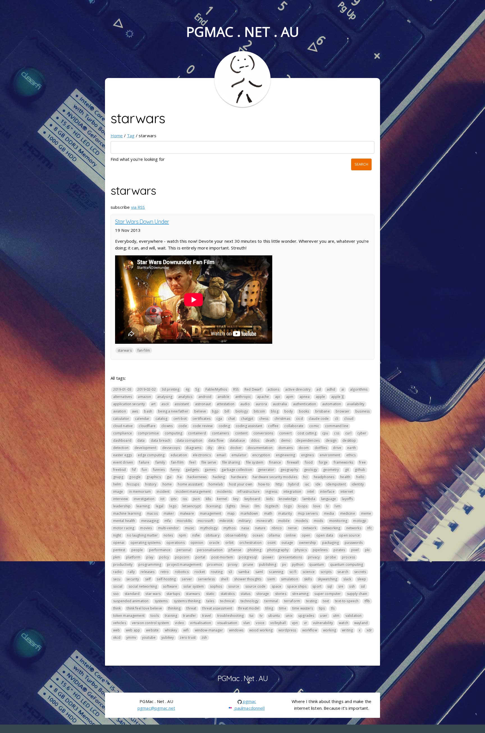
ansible (223, 396)
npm (182, 535)
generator (266, 469)
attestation (225, 404)
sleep (361, 579)
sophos (216, 586)
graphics (154, 477)
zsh (204, 637)
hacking (219, 477)
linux (245, 506)
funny (175, 469)
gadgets (192, 469)
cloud (348, 418)
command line (336, 425)
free (362, 462)
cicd (299, 418)
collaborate (293, 425)
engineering (285, 455)
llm (257, 506)
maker (169, 513)
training (171, 615)
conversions (263, 433)
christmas (282, 418)
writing (347, 630)
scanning (276, 571)
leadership (122, 506)
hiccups (133, 484)
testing (311, 601)
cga (219, 418)
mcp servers (308, 513)
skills (308, 579)
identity (358, 484)
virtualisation (200, 622)
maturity (285, 513)
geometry (331, 469)
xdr (369, 630)
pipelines (320, 550)
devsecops (171, 447)
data (141, 440)
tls (333, 608)
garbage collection (236, 469)
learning (143, 506)
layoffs (347, 498)
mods (318, 520)
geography (289, 469)
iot (162, 498)
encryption (261, 455)
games (210, 469)
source (233, 586)
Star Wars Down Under (142, 221)
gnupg (118, 477)
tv (261, 615)
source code (255, 586)
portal (200, 557)
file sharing (231, 462)
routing (217, 571)
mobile (284, 520)
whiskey (171, 630)
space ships (296, 586)
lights (231, 506)
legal (160, 506)
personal (184, 550)
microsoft (205, 520)
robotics (182, 571)
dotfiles (321, 447)
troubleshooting (230, 615)
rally (131, 571)
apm (289, 396)
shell (224, 579)
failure (144, 462)
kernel (222, 498)
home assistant (190, 484)
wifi (186, 630)
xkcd (117, 637)
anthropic (243, 396)
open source (349, 535)
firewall (293, 462)
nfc (369, 528)
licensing (214, 506)
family (160, 462)
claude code (319, 418)
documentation (260, 447)
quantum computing (346, 564)
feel (192, 462)
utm (336, 615)
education (179, 455)
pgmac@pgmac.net (156, 708)
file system (255, 462)
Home (117, 135)
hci (305, 477)
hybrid (293, 484)
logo (288, 506)
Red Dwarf (252, 389)
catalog (161, 418)
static (210, 593)
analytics (185, 396)
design (331, 440)
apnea (304, 396)
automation (331, 404)
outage (287, 542)
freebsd (119, 469)
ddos (255, 440)
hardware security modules (275, 477)
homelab (216, 484)
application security (129, 404)
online (291, 535)
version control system (150, 622)
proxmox (214, 564)
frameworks (343, 462)
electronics (202, 455)
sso (116, 593)
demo (286, 440)
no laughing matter (142, 535)
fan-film (144, 350)
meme (366, 513)
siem (271, 579)
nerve (292, 528)
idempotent (336, 484)
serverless (206, 579)
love (316, 506)
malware (187, 513)
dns (221, 447)
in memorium (140, 491)
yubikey (167, 637)
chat (231, 418)
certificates (202, 418)
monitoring (338, 520)
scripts (326, 571)
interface (327, 491)
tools (154, 615)
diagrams (193, 447)
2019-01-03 (122, 389)
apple (320, 396)
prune (248, 564)
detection (121, 447)
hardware (239, 477)
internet (346, 491)
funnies (159, 469)
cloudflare (147, 425)
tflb (367, 601)
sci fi (293, 571)
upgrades (306, 615)
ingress (271, 491)
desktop (349, 440)
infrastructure (248, 491)
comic (314, 425)
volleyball (278, 622)
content (241, 433)
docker (236, 447)
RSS (236, 389)
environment (330, 455)
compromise (148, 433)
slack (347, 579)
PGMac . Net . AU (242, 31)
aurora (261, 404)
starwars (125, 350)
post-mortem (222, 557)
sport (316, 586)
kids (269, 498)
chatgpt (247, 418)
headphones (324, 477)
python (297, 564)
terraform (292, 601)
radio (117, 571)
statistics (228, 593)
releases (147, 571)
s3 (230, 571)
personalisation (210, 550)
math (268, 513)
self (148, 579)
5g (197, 389)
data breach (161, 440)
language (328, 498)
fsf (134, 469)
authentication (304, 404)
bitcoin (259, 411)
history (150, 484)
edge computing (151, 455)
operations (175, 542)
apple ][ (337, 396)
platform (133, 557)
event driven (123, 462)
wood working (261, 630)
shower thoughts (247, 579)
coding (224, 425)
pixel (355, 550)
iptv (174, 498)
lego (173, 506)
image (118, 491)
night (117, 535)
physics (301, 550)
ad (318, 389)
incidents (224, 491)
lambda (309, 498)
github (360, 469)
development (145, 447)
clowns (167, 425)
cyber (362, 433)
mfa (167, 520)
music (190, 528)
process (348, 557)
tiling (269, 608)
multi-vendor (168, 528)
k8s (208, 498)
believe (200, 411)
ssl (363, 586)
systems (161, 601)
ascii (165, 404)
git (347, 469)
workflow (309, 630)
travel (206, 615)
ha (179, 477)
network (309, 528)
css (336, 433)
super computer (327, 593)
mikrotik (226, 520)
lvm (337, 506)
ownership (307, 542)
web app (133, 630)
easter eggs (122, 455)
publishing (267, 564)
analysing (164, 396)
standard (132, 593)
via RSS (138, 207)
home (167, 484)
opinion (197, 542)
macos (152, 513)
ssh (351, 586)
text (326, 601)
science (309, 571)
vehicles (119, 622)
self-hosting (166, 579)
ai (342, 389)
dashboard (122, 440)
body (288, 411)
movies (146, 528)
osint (271, 542)
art (153, 404)
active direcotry (297, 389)
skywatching (327, 579)
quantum (316, 564)
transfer (189, 615)
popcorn (182, 557)
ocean (258, 535)
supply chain (357, 593)
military (245, 520)
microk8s (184, 520)
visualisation (227, 622)
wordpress (287, 630)
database (237, 440)
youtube (148, 637)
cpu (325, 433)
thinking (174, 608)
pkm (116, 557)
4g (187, 389)
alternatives (122, 396)
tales (210, 601)
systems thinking (187, 601)
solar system (193, 586)
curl (348, 433)
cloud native (123, 425)
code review (203, 425)
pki (367, 550)
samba (244, 571)
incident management (193, 491)
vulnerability (323, 622)
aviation (119, 411)
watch (343, 622)
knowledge (287, 498)
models (302, 520)
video (179, 622)
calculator (121, 418)
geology (310, 469)
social (118, 586)
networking (331, 528)
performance (160, 550)
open (306, 535)
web (116, 630)
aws (135, 411)
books (304, 411)
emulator (239, 455)
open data (324, 535)
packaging (330, 542)
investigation (144, 498)
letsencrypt (191, 506)
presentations (290, 557)
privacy (314, 557)
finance (275, 462)
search (342, 571)
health (345, 477)
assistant (182, 404)
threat (191, 608)
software (170, 586)
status (245, 593)
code (183, 425)
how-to (264, 484)
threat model (248, 608)
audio (245, 404)
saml (259, 571)
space (277, 586)
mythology (208, 528)
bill (227, 411)
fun (144, 469)
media (329, 513)
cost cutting (307, 433)
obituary (212, 535)
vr (305, 622)
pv (284, 564)
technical (227, 601)
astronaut (203, 404)
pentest (119, 550)
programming (149, 564)
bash (148, 411)
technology (250, 601)
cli (336, 418)
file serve (209, 462)
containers (220, 433)
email (221, 455)
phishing (254, 550)
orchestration (250, 542)
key (236, 498)
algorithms (359, 389)
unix (289, 615)
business (362, 411)
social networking (143, 586)
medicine (347, 513)
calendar (142, 418)
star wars (152, 593)
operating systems (146, 542)
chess (264, 418)
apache (263, 396)
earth (351, 447)
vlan (246, 622)
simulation (289, 579)
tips (322, 608)
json (196, 498)
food (309, 462)
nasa (245, 528)
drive (337, 447)
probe (331, 557)
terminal (271, 601)
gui (169, 477)
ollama (274, 535)
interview (120, 498)
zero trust (188, 637)
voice (260, 622)
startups (173, 593)
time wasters (302, 608)
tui (251, 615)
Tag (130, 135)
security (132, 579)
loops (302, 506)
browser (342, 411)
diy (209, 447)
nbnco (277, 528)
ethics (351, 455)
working (329, 630)
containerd (197, 433)
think (117, 608)
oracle (214, 542)
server (187, 579)
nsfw (196, 535)
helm (117, 484)
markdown (249, 513)
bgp (215, 411)
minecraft (264, 520)
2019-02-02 (146, 389)
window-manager (209, 630)
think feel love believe (144, 608)
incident (163, 491)
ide (318, 484)
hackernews (197, 477)
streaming (300, 593)
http (279, 484)
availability (355, 404)
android (205, 396)
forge (323, 462)
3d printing (171, 389)
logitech (272, 506)
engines (307, 455)
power (268, 557)
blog (274, 411)
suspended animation (131, 601)
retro (165, 571)
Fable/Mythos (216, 389)
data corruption (189, 440)
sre (340, 586)
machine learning (127, 513)
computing (173, 433)
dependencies (308, 440)
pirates (339, 550)
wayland (361, 622)
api (277, 396)
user (323, 615)
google (135, 477)
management (210, 513)
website (152, 630)
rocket (200, 571)
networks (353, 528)
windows (236, 630)
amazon (144, 396)
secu (117, 579)
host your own (240, 484)
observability (236, 535)
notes (168, 535)
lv (327, 506)
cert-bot (180, 418)
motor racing (123, 528)
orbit (229, 542)
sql (329, 586)
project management (184, 564)
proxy (232, 564)
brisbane (322, 411)
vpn (295, 622)
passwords (354, 542)
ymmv (131, 637)
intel (310, 491)
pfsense (234, 550)
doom (304, 447)
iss (185, 498)
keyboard (252, 498)
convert (285, 433)
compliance (122, 433)
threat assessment (217, 608)
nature (260, 528)
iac (307, 484)
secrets (360, 571)
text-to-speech (346, 601)
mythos (229, 528)
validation (354, 615)
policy (164, 557)
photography (278, 550)
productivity (123, 564)
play (149, 557)
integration (292, 491)
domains (285, 447)
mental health (124, 520)
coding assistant (249, 425)
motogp (359, 520)
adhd (331, 389)
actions (273, 389)
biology (241, 411)
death (270, 440)
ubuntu (274, 615)
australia (280, 404)
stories (280, 593)
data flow (215, 440)
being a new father (173, 411)
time (282, 608)
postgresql (248, 557)
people (137, 550)
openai (119, 542)
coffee (273, 425)
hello (360, 477)
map (231, 513)
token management (129, 615)
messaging (150, 520)
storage (262, 593)
